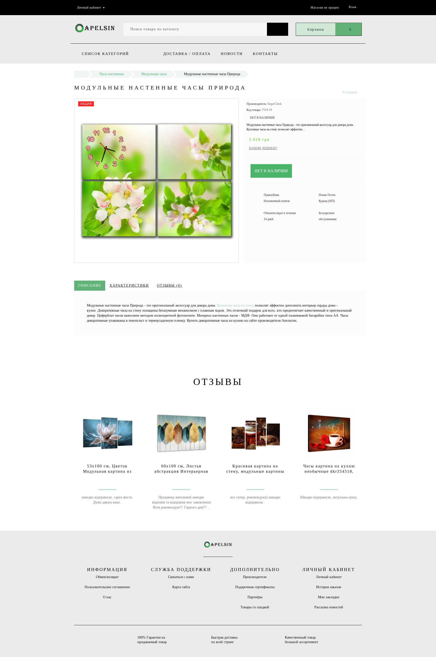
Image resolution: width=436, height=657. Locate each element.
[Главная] (80, 74)
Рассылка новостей (328, 607)
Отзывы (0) (169, 285)
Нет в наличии (271, 171)
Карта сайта (181, 587)
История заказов (328, 587)
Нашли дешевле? (263, 148)
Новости (232, 54)
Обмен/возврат (107, 577)
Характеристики (129, 285)
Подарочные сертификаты (255, 587)
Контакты (265, 54)
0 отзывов (349, 92)
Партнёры (255, 597)
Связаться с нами (181, 577)
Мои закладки (328, 597)
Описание (89, 285)
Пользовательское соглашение (107, 587)
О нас (107, 597)
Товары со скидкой (254, 607)
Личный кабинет (329, 577)
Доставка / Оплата (187, 54)
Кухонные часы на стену (235, 305)
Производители (255, 577)
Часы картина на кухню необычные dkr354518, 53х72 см (329, 471)
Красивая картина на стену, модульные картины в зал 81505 (255, 471)
